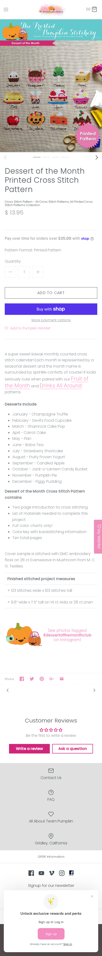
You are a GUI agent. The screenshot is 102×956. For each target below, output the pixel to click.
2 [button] (46, 157)
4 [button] (65, 157)
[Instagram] (62, 873)
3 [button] (55, 157)
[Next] (97, 157)
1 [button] (37, 157)
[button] (28, 328)
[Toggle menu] (6, 9)
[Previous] (5, 157)
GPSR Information (51, 856)
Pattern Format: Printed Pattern (33, 250)
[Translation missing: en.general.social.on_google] (52, 679)
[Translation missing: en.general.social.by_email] (62, 679)
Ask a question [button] (72, 748)
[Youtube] (41, 873)
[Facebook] (31, 873)
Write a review (29, 748)
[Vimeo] (51, 873)
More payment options (51, 320)
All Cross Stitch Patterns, (52, 202)
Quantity (13, 261)
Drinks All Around (61, 385)
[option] (51, 85)
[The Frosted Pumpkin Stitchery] (51, 9)
